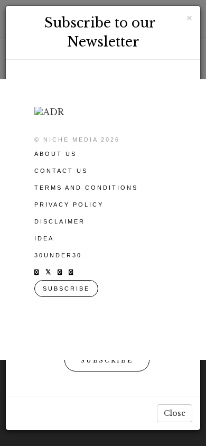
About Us (55, 154)
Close (174, 413)
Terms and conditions (86, 187)
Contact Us (61, 171)
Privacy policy (69, 204)
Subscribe (107, 360)
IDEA (44, 238)
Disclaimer (59, 221)
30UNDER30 (58, 255)
